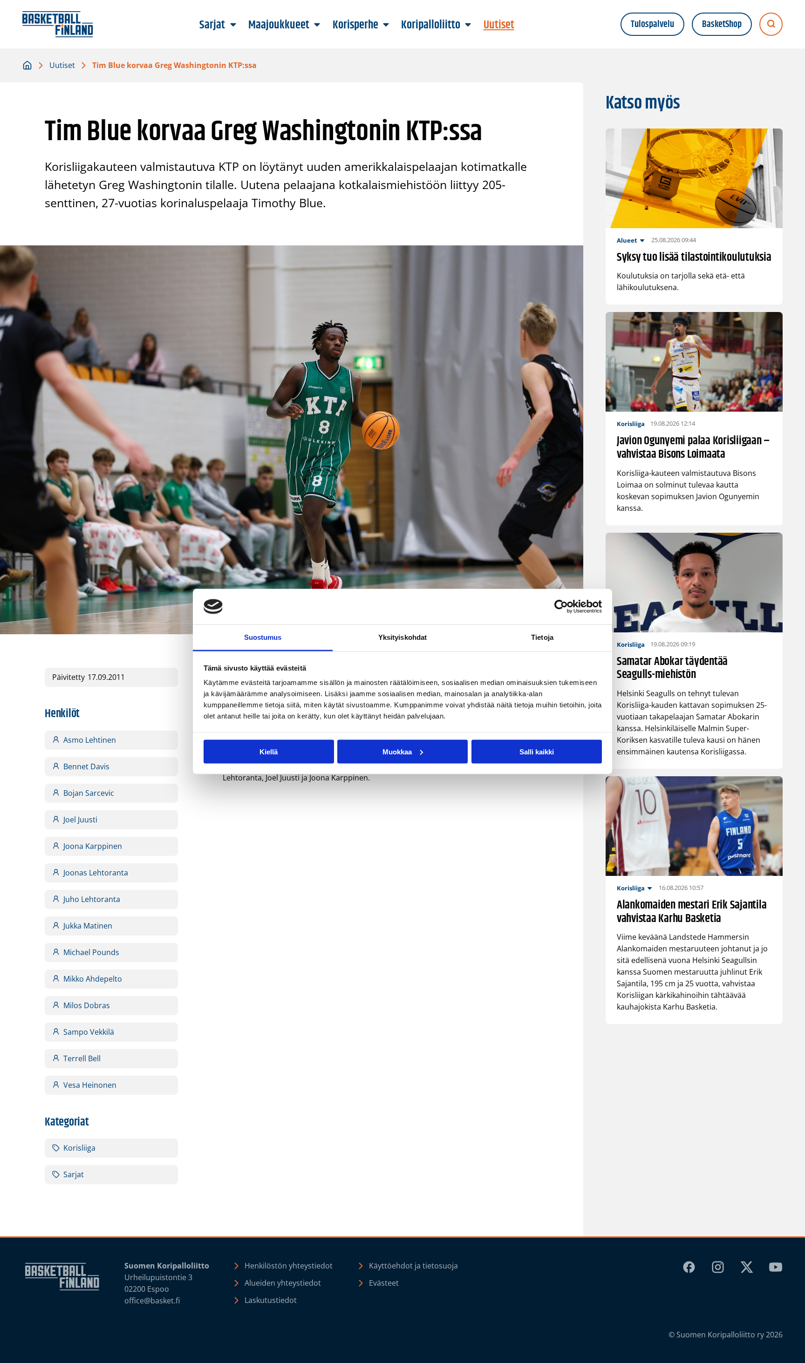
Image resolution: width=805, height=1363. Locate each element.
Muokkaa (397, 751)
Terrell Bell (82, 1058)
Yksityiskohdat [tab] (402, 637)
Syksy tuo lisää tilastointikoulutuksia (694, 257)
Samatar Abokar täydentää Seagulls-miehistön (672, 668)
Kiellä (268, 751)
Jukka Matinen (87, 926)
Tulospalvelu (652, 24)
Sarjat (73, 1174)
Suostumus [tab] (263, 637)
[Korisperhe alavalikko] (385, 25)
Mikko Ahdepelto (92, 979)
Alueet (627, 240)
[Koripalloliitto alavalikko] (468, 25)
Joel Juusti (80, 819)
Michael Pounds (91, 952)
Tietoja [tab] (542, 637)
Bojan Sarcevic (88, 793)
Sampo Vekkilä (88, 1032)
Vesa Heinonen (89, 1085)
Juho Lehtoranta (91, 899)
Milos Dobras (86, 1005)
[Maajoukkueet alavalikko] (317, 25)
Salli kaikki (536, 751)
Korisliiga (79, 1148)
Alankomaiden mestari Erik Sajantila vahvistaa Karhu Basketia (692, 912)
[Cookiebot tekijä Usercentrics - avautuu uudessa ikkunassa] (561, 607)
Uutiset (62, 65)
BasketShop (722, 24)
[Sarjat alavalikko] (233, 25)
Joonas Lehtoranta (95, 873)
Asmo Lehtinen (89, 740)
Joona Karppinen (92, 846)
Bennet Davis (86, 766)
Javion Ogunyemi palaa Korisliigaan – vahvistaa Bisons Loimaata (693, 447)
